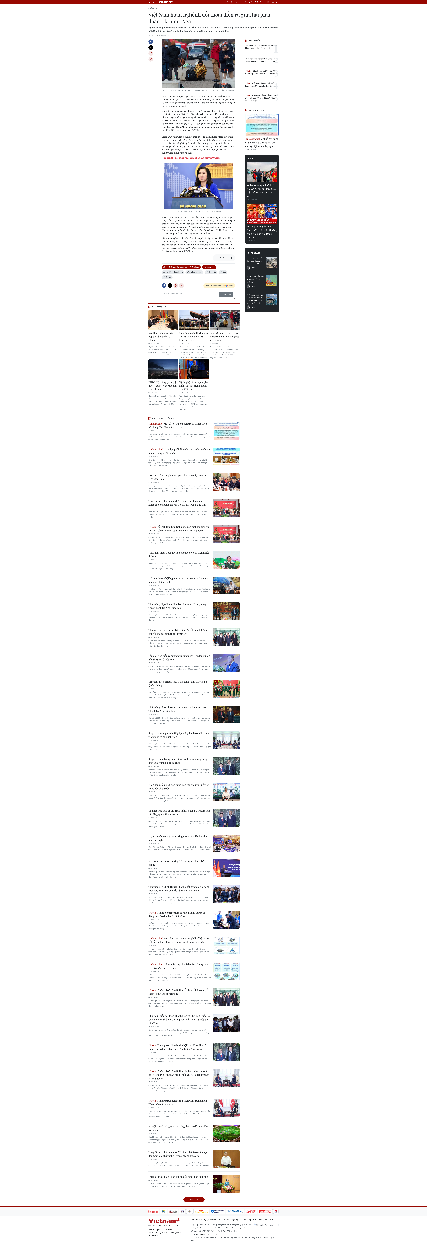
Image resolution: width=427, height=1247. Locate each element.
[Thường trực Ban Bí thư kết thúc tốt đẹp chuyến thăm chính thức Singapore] (226, 997)
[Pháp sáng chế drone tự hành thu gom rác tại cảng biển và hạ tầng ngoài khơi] (271, 299)
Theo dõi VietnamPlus (213, 285)
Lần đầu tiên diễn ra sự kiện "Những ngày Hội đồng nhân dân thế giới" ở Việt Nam (179, 657)
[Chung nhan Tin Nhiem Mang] (266, 1224)
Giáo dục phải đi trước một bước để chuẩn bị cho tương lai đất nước (179, 451)
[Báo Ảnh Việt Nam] (265, 1211)
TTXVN (244, 1219)
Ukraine (168, 277)
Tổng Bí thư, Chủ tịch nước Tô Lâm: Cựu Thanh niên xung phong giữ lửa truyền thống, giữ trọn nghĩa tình (177, 502)
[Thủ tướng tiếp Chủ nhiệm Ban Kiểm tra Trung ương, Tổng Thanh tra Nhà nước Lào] (226, 611)
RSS (220, 1219)
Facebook (150, 41)
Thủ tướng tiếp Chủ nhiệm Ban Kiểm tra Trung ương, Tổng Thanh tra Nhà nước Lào (177, 605)
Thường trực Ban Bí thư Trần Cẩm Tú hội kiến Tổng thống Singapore (177, 1102)
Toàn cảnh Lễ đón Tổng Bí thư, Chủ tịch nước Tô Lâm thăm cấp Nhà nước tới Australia (261, 98)
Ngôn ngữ (235, 1219)
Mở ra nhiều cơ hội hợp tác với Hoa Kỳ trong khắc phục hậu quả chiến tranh (178, 580)
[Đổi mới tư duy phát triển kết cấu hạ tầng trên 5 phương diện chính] (226, 971)
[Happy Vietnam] (201, 1211)
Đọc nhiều (254, 40)
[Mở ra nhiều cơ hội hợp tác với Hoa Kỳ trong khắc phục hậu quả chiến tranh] (226, 585)
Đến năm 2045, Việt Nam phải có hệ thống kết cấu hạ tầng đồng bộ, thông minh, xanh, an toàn (178, 940)
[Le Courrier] (251, 1211)
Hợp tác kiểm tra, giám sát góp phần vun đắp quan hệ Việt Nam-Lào (177, 476)
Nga (224, 272)
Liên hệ (272, 1219)
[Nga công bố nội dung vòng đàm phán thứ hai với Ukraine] (191, 157)
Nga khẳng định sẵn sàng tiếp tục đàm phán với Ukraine (161, 336)
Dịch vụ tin (253, 1219)
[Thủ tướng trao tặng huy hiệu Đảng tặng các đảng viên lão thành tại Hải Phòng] (226, 920)
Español (250, 2)
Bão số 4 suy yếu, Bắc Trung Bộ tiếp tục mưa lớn (255, 279)
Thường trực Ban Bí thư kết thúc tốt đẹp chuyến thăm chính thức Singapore (178, 991)
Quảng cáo (263, 1219)
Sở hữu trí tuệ (195, 1219)
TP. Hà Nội (212, 272)
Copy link (150, 59)
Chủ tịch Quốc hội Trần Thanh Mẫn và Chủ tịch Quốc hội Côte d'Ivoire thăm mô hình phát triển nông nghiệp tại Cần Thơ (179, 1019)
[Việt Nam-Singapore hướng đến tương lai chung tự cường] (226, 868)
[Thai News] (189, 1211)
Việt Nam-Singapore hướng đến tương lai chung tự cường (176, 862)
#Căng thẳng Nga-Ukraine (173, 272)
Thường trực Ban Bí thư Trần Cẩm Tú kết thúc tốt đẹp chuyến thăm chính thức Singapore (177, 631)
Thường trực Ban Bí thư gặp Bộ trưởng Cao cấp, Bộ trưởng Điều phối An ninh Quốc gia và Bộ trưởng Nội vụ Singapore (178, 1074)
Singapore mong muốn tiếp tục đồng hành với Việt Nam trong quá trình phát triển (178, 735)
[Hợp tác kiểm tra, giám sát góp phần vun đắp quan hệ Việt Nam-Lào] (226, 482)
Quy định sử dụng (209, 1219)
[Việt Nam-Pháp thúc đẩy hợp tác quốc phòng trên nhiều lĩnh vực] (226, 560)
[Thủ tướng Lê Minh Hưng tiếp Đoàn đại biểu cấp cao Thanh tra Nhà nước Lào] (226, 714)
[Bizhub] (173, 1211)
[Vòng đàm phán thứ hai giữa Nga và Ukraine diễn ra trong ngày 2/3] (194, 320)
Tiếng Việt (229, 2)
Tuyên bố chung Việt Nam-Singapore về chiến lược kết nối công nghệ (178, 838)
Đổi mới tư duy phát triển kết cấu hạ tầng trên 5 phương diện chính (178, 966)
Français (243, 2)
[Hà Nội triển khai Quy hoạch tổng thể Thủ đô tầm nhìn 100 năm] (226, 1133)
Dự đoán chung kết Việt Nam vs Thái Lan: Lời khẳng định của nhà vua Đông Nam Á (262, 232)
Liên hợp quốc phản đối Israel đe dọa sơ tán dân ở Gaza (255, 261)
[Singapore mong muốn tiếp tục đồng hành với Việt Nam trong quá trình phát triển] (226, 740)
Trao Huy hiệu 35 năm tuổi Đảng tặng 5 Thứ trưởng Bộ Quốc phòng (177, 683)
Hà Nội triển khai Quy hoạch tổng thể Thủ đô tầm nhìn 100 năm (178, 1128)
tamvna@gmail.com (241, 1228)
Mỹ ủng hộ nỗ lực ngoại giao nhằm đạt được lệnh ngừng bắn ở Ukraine (193, 386)
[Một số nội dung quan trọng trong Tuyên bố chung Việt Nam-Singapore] (226, 431)
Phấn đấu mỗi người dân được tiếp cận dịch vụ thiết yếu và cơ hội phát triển (178, 786)
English (236, 2)
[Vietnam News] (235, 1211)
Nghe (254, 268)
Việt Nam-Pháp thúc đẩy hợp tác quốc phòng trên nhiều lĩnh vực (178, 554)
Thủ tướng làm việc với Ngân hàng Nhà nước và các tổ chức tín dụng (261, 84)
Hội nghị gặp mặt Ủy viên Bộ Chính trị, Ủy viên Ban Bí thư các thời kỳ (261, 72)
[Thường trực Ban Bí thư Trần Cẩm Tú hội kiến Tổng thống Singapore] (226, 1108)
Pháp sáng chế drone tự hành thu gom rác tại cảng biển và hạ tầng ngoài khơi (255, 299)
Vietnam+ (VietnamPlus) (166, 2)
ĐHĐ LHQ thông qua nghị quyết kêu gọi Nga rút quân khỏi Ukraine (162, 386)
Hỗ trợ (226, 1219)
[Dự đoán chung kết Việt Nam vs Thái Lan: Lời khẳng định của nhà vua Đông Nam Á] (262, 214)
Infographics (256, 110)
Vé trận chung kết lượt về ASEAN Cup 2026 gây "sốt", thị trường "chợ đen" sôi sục (261, 190)
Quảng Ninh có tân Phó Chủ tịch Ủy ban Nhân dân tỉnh (178, 1176)
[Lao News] (182, 1211)
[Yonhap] (217, 1211)
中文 (256, 2)
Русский (262, 2)
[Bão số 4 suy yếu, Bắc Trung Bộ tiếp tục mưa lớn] (271, 280)
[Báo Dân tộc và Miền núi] (151, 1211)
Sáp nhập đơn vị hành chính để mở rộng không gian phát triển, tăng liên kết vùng (262, 46)
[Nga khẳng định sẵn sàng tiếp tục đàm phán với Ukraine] (163, 320)
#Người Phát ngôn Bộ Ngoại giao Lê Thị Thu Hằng (181, 267)
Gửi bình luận (226, 295)
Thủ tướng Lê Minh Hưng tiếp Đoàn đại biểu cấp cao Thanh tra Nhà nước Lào (177, 709)
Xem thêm (194, 1199)
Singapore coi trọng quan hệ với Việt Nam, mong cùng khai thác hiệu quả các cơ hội (177, 760)
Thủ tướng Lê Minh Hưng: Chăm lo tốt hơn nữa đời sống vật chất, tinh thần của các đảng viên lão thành (178, 888)
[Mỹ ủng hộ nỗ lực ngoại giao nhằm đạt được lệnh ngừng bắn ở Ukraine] (194, 369)
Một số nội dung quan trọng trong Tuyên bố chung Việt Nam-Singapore (178, 425)
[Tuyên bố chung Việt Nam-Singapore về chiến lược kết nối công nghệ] (226, 843)
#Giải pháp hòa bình (194, 272)
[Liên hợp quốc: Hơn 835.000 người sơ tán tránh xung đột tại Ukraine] (225, 320)
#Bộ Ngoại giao (209, 267)
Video (253, 158)
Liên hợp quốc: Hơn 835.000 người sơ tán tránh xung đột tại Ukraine (224, 336)
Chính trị (152, 8)
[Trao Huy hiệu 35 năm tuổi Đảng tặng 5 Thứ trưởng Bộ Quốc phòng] (226, 689)
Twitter (150, 47)
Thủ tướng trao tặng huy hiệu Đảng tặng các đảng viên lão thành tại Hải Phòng (176, 914)
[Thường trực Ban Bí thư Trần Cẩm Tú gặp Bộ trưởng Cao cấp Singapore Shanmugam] (226, 818)
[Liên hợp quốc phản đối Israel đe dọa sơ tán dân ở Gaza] (271, 262)
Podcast (255, 253)
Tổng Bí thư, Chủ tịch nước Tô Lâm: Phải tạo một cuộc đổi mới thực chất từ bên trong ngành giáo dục (177, 1153)
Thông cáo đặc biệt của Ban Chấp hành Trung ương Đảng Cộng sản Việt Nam (261, 60)
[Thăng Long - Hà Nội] (268, 2)
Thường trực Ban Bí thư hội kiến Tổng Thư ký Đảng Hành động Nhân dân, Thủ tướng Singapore (177, 1047)
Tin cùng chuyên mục (163, 418)
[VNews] (276, 1211)
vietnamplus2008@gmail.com (206, 1234)
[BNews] (163, 1211)
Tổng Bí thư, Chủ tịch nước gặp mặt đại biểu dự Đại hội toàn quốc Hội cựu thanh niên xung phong (178, 528)
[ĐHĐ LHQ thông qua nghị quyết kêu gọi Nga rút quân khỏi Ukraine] (163, 369)
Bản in (150, 53)
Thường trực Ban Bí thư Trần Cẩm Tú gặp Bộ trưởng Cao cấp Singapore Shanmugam (179, 812)
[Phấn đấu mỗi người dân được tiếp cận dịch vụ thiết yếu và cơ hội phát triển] (226, 792)
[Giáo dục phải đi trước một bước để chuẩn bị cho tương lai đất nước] (226, 456)
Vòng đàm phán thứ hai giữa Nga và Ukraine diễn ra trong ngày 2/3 (194, 336)
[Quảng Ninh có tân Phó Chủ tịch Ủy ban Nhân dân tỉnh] (226, 1184)
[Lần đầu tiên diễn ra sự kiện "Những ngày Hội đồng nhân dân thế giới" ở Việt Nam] (226, 663)
